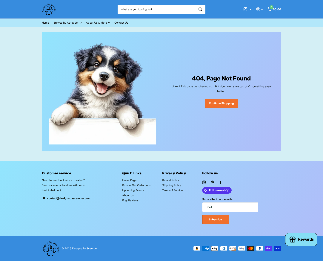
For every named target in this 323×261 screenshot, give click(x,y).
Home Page (129, 180)
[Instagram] (204, 182)
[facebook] (221, 182)
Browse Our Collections (136, 185)
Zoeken (200, 9)
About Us (128, 195)
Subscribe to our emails (217, 199)
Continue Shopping (221, 103)
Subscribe (215, 219)
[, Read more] (247, 9)
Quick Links (131, 173)
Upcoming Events (133, 190)
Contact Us (121, 22)
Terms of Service (172, 190)
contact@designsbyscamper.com (68, 198)
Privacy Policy (174, 173)
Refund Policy (170, 180)
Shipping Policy (171, 185)
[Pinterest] (212, 182)
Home (45, 22)
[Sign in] (259, 9)
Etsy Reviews (130, 200)
